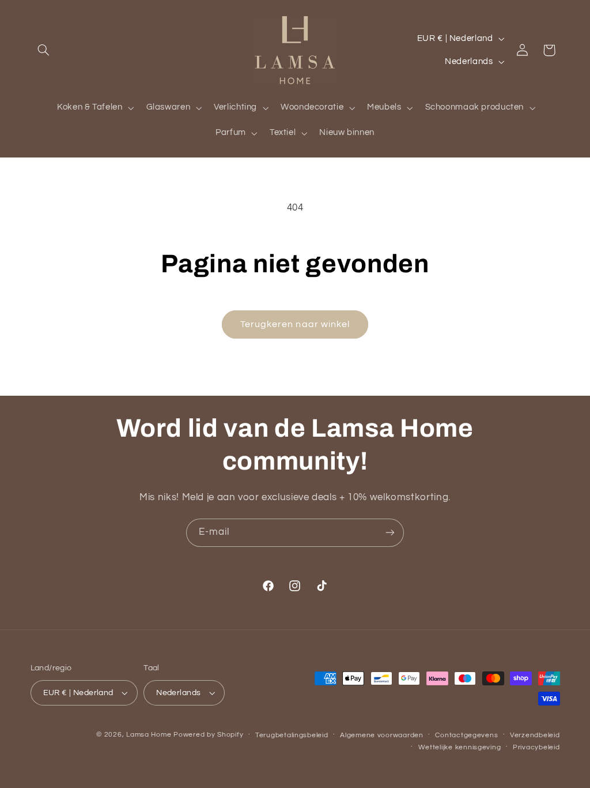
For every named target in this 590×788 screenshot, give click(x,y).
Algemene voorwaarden (381, 735)
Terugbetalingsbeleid (291, 735)
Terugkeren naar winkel (295, 324)
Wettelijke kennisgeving (459, 747)
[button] (44, 50)
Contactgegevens (466, 735)
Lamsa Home (148, 734)
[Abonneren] (390, 533)
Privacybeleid (536, 747)
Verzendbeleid (535, 735)
